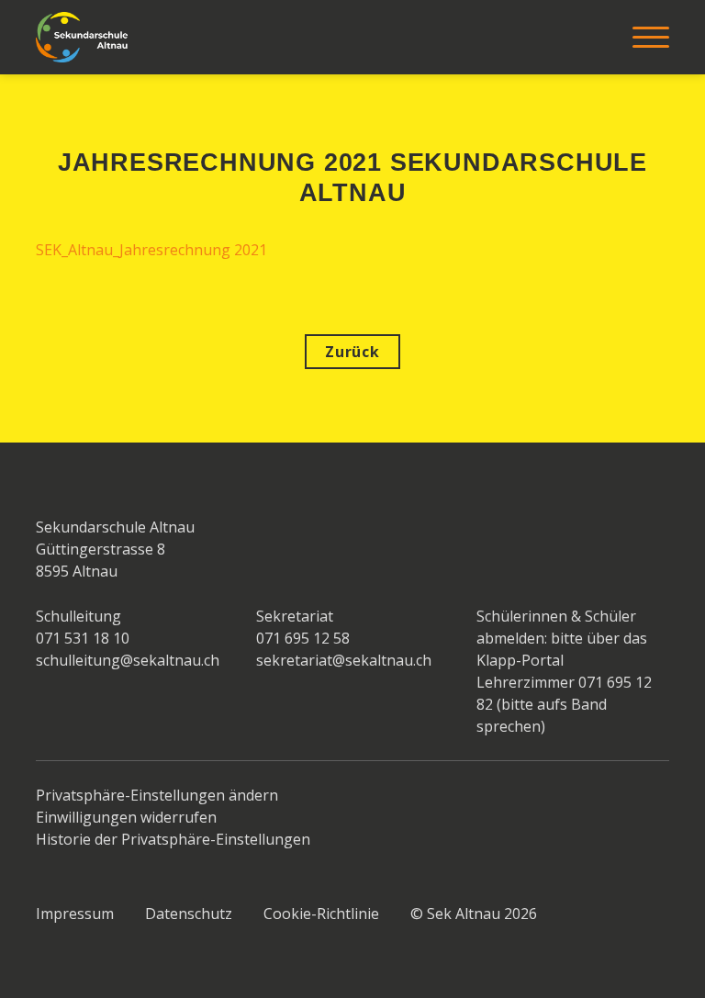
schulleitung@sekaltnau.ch (127, 660)
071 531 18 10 (82, 638)
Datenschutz (188, 913)
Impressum (75, 913)
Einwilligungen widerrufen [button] (126, 817)
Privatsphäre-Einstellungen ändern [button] (157, 795)
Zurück (352, 352)
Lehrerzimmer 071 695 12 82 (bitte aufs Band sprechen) (564, 704)
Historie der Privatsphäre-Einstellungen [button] (173, 839)
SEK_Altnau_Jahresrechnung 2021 (151, 250)
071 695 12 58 (303, 638)
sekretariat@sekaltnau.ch (343, 660)
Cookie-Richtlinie (321, 913)
